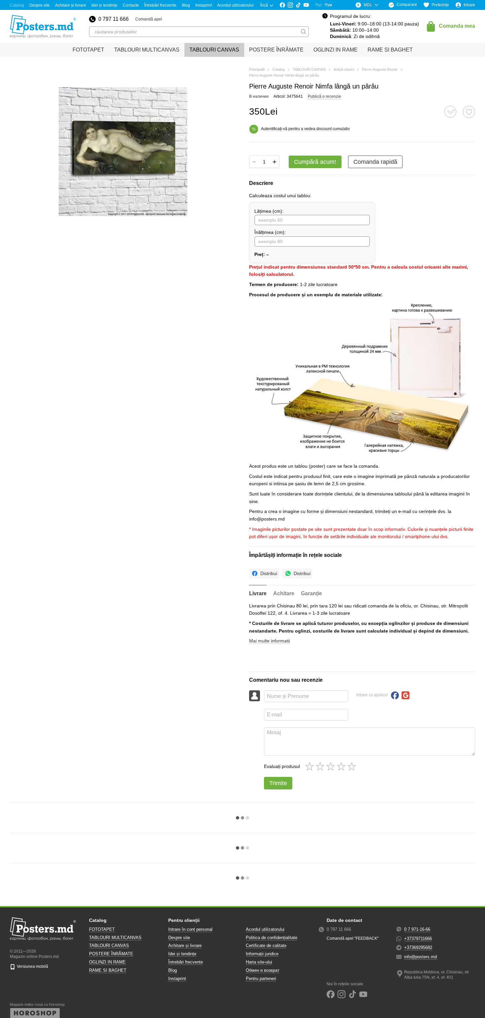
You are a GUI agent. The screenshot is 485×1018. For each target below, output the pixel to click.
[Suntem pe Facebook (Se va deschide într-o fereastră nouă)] (282, 5)
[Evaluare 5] (353, 766)
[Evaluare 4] (342, 766)
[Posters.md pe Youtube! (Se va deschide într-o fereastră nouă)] (306, 5)
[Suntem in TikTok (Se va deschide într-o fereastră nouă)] (298, 5)
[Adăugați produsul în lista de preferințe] (469, 112)
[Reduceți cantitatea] (254, 162)
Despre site (39, 5)
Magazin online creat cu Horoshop (37, 1004)
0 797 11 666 (113, 19)
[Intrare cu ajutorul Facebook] (395, 695)
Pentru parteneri (261, 978)
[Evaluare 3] (332, 766)
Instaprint (203, 5)
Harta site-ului (259, 962)
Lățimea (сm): (268, 211)
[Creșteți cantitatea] (274, 162)
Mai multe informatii (269, 640)
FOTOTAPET (88, 50)
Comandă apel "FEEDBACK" (352, 938)
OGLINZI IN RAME (335, 50)
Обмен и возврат (262, 970)
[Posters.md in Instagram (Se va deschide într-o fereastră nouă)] (290, 5)
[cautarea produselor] (303, 31)
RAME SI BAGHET (390, 50)
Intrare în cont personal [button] (190, 929)
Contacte (131, 5)
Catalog (17, 5)
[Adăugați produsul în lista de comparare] (450, 112)
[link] (264, 573)
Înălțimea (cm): (270, 232)
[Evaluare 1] (311, 766)
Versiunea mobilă (32, 966)
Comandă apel (148, 19)
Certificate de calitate (266, 945)
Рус (318, 5)
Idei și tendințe (104, 5)
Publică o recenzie (324, 96)
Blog (186, 5)
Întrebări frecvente (160, 5)
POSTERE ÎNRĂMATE (276, 50)
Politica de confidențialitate (271, 937)
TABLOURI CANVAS (214, 50)
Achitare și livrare (70, 5)
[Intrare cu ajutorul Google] (405, 695)
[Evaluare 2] (321, 766)
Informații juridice (262, 953)
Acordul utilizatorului (235, 5)
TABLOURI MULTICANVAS (146, 50)
